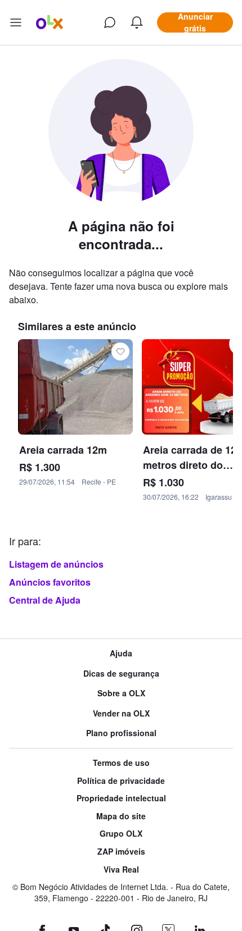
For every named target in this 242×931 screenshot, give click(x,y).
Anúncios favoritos (50, 582)
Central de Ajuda (44, 600)
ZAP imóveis (121, 851)
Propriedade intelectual (121, 798)
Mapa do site (121, 816)
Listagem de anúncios (56, 564)
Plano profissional (121, 733)
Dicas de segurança (121, 673)
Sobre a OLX (121, 693)
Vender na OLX (121, 713)
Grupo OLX (121, 833)
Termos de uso (121, 762)
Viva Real (121, 869)
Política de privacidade (121, 780)
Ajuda (121, 653)
